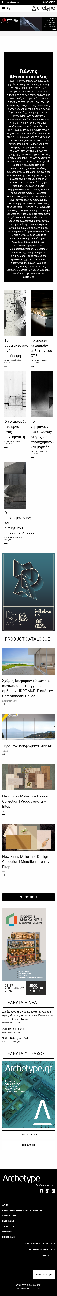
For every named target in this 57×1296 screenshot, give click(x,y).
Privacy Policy (22, 1289)
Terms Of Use (34, 1289)
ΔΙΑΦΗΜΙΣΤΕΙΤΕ (47, 1256)
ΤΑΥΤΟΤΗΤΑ (8, 1226)
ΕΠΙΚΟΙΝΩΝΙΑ (8, 1237)
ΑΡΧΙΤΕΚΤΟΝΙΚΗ (10, 1215)
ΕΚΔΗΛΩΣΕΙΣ (8, 1221)
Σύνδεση (6, 2)
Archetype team (7, 1022)
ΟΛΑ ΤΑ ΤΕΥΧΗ (28, 1134)
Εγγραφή (15, 2)
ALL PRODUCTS (28, 897)
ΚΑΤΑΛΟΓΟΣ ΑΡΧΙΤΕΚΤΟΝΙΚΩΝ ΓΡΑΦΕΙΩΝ (22, 1210)
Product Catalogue (43, 1274)
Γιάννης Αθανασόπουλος (12, 360)
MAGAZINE (7, 1231)
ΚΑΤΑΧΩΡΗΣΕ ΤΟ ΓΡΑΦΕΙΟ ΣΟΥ (40, 1243)
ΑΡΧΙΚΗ (6, 1205)
